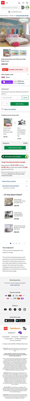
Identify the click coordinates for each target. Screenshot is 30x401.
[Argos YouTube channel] (5, 309)
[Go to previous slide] (2, 33)
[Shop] (7, 3)
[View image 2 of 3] (15, 52)
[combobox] (11, 7)
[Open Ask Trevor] (27, 7)
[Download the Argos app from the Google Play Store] (20, 321)
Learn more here (15, 285)
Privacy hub (15, 336)
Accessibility (6, 336)
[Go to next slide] (27, 33)
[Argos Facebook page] (10, 309)
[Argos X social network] (15, 309)
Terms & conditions (15, 340)
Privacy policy (24, 336)
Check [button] (25, 97)
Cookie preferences (20, 338)
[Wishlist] (23, 3)
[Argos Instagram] (25, 309)
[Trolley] (27, 3)
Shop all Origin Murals (22, 15)
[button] (24, 20)
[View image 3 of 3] (23, 52)
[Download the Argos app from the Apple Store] (9, 321)
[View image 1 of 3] (7, 52)
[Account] (19, 3)
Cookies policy (9, 338)
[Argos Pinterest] (20, 309)
